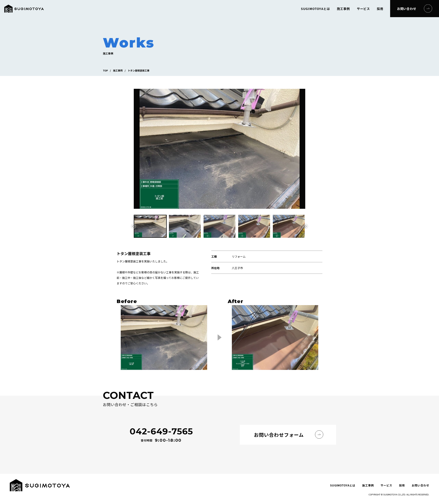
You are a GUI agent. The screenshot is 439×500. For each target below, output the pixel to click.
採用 (380, 8)
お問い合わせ (406, 8)
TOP (105, 70)
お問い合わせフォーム (279, 434)
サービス (363, 8)
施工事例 (343, 8)
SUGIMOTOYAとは (315, 8)
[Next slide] (305, 226)
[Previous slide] (133, 226)
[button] (150, 226)
